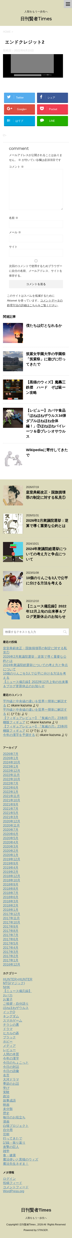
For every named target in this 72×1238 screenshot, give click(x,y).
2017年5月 (10, 943)
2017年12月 (11, 914)
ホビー (8, 1041)
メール (15, 232)
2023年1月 (10, 766)
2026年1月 (10, 758)
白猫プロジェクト (16, 1125)
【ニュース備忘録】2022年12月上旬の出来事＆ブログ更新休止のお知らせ (46, 611)
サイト (13, 246)
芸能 (6, 1134)
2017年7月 (10, 935)
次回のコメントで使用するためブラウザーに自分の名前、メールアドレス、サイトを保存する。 (35, 270)
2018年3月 (10, 901)
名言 (6, 1075)
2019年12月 (11, 859)
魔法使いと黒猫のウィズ (20, 1159)
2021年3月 (10, 817)
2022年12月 (11, 770)
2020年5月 (10, 838)
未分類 (8, 1109)
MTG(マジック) (14, 983)
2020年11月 (11, 825)
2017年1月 (10, 960)
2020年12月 (11, 821)
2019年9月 (10, 863)
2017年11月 (11, 918)
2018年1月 (10, 909)
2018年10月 (11, 880)
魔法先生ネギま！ (16, 1163)
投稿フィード (12, 1183)
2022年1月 (10, 792)
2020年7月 (10, 829)
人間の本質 (11, 1054)
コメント (16, 166)
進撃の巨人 (11, 1147)
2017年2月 (10, 956)
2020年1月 (10, 855)
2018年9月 (10, 884)
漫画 (6, 1121)
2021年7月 (10, 808)
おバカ (8, 995)
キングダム (11, 1016)
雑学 (6, 1151)
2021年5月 (10, 813)
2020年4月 (10, 842)
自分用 (8, 1130)
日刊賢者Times (36, 18)
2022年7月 (10, 783)
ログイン (9, 1178)
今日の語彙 (11, 1071)
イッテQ (9, 1012)
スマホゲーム (12, 1020)
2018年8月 (10, 888)
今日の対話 (11, 1067)
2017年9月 (10, 926)
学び (6, 1088)
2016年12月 (11, 964)
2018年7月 (10, 893)
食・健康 (9, 1155)
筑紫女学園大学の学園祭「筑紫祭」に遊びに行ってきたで (46, 359)
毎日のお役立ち (14, 1117)
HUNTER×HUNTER (17, 979)
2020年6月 (10, 834)
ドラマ (8, 1029)
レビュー (9, 1050)
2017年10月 (11, 922)
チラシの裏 (11, 1024)
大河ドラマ (11, 1079)
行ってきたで (12, 1138)
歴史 (6, 1113)
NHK (6, 987)
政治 (6, 1096)
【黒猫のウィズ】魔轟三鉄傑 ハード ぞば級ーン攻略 (46, 387)
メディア (9, 1045)
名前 (13, 217)
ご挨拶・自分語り (16, 1003)
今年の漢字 (11, 1058)
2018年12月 (11, 876)
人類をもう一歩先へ (36, 1218)
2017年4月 (10, 947)
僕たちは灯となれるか (44, 326)
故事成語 (9, 1100)
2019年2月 (10, 872)
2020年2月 (10, 850)
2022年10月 (11, 779)
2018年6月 (10, 897)
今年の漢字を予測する (19, 735)
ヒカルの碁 (11, 1033)
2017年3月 (10, 952)
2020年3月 (10, 846)
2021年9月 (10, 804)
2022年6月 (10, 787)
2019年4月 (10, 867)
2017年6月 (10, 939)
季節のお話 (11, 1083)
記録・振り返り (14, 1142)
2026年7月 (10, 754)
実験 (6, 1092)
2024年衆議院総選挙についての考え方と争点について (46, 554)
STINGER (42, 1230)
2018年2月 (10, 905)
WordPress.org (13, 1191)
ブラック (9, 1037)
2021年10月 (11, 800)
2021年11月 (11, 796)
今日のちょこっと (16, 1062)
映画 (6, 1104)
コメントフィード (16, 1187)
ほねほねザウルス (16, 1008)
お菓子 (8, 999)
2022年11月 (11, 775)
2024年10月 (11, 762)
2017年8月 (10, 931)
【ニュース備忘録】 (17, 991)
